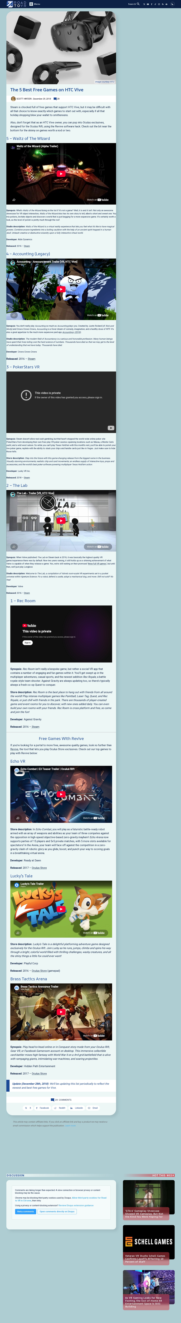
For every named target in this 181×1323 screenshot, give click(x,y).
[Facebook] (151, 4)
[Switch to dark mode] (172, 4)
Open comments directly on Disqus (57, 1211)
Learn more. (70, 1125)
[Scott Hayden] (14, 98)
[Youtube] (148, 4)
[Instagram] (159, 4)
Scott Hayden (24, 99)
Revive (14, 749)
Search (132, 4)
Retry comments (25, 1211)
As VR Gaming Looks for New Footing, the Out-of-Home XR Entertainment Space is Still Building (143, 1302)
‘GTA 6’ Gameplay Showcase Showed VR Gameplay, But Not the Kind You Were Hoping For (144, 1213)
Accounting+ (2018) (71, 332)
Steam (27, 246)
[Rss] (163, 4)
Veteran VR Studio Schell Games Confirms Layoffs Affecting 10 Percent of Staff (145, 1258)
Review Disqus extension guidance (76, 1205)
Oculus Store (39, 867)
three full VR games (97, 563)
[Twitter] (144, 4)
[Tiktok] (155, 4)
